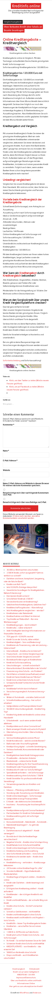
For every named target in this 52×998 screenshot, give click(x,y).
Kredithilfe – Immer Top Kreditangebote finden (26, 923)
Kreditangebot (28, 273)
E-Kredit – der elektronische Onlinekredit (24, 802)
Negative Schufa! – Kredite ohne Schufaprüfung (27, 842)
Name (6, 451)
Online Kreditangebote (20, 39)
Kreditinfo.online (26, 6)
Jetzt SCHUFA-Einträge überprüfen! (22, 587)
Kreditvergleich (12, 275)
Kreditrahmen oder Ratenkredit (20, 613)
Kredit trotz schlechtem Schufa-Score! (23, 680)
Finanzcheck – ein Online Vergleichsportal (25, 654)
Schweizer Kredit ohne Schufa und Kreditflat (25, 943)
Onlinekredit (34, 969)
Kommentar (8, 425)
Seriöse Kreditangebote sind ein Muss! (23, 738)
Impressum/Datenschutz (26, 978)
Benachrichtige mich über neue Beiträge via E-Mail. (25, 502)
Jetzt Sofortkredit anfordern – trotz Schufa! (25, 854)
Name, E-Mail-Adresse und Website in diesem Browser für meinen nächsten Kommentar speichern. (26, 484)
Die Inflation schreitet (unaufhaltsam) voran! (26, 674)
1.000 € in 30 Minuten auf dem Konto (23, 932)
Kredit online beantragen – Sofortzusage (24, 796)
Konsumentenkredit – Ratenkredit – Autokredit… (27, 822)
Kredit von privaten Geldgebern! (26, 972)
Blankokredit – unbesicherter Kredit (22, 761)
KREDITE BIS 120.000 (26, 975)
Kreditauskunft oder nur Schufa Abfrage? (24, 770)
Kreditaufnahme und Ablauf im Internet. (23, 616)
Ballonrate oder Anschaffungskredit (22, 744)
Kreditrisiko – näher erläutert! (19, 628)
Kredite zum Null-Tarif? (16, 584)
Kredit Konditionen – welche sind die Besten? (26, 741)
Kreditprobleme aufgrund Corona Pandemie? (26, 810)
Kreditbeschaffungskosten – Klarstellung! (25, 607)
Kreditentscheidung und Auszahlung (22, 851)
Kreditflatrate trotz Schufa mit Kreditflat (23, 845)
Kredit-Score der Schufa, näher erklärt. (23, 639)
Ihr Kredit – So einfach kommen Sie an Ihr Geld (26, 941)
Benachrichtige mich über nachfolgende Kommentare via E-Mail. (26, 494)
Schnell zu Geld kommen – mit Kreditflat (23, 912)
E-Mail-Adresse (10, 461)
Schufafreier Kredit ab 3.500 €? (20, 599)
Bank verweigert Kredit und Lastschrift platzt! (26, 729)
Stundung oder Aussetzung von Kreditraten (25, 793)
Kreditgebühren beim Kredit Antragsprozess (25, 755)
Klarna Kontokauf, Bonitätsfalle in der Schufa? (26, 668)
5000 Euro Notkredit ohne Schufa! (21, 952)
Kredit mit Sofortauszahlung (19, 662)
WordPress (24, 993)
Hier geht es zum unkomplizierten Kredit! (26, 986)
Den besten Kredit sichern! (18, 596)
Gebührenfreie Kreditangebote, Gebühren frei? (26, 605)
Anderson (37, 993)
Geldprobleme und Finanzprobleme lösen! (24, 706)
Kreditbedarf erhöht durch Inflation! (22, 689)
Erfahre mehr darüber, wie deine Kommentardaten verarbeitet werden (21, 517)
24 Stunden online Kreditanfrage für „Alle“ (25, 868)
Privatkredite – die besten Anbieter (21, 758)
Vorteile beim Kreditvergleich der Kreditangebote (22, 201)
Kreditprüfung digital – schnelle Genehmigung (26, 746)
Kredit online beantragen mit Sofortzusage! (25, 848)
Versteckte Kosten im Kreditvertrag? (22, 602)
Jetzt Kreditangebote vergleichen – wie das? (25, 610)
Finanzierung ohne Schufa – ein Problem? (24, 671)
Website (6, 470)
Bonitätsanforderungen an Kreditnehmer (24, 660)
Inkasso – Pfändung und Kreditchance (23, 790)
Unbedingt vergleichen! (17, 179)
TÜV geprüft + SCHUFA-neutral (20, 636)
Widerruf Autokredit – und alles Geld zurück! (26, 697)
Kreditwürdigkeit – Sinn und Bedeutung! (24, 642)
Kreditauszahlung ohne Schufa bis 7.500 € (25, 775)
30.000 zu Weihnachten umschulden (22, 570)
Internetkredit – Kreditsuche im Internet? (24, 651)
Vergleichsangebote (13, 22)
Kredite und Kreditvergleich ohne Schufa (24, 914)
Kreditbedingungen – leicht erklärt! (22, 625)
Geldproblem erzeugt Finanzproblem (22, 799)
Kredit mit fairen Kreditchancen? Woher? (24, 677)
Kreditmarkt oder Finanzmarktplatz (21, 767)
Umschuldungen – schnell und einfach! (23, 665)
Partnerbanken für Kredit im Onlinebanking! (25, 813)
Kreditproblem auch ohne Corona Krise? (24, 726)
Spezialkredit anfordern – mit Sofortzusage (25, 773)
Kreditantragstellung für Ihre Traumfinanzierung (27, 764)
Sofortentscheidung (12, 360)
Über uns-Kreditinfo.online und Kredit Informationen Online (26, 981)
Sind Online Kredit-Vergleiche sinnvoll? (23, 657)
